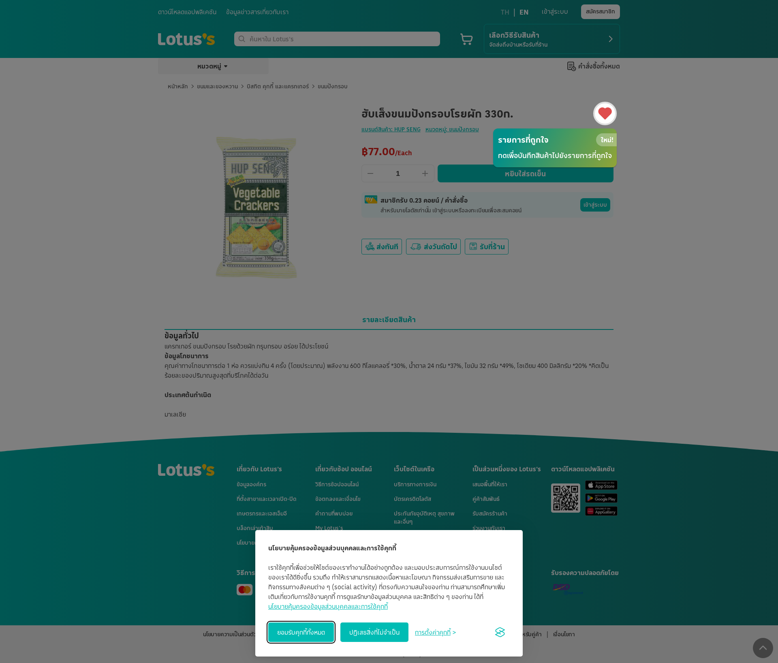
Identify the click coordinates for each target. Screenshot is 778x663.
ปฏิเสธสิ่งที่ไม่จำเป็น (374, 632)
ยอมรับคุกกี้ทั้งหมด (301, 632)
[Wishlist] (605, 113)
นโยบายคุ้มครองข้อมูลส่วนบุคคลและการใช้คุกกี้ (328, 606)
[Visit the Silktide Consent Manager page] (500, 632)
